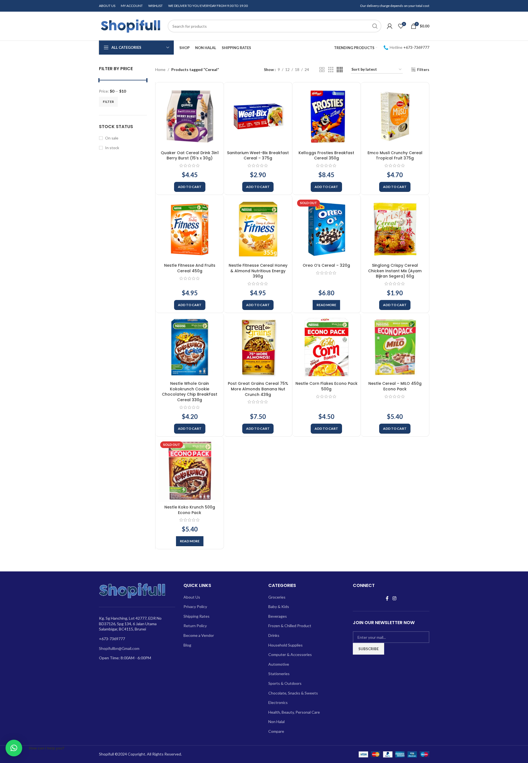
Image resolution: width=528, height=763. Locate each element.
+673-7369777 (416, 47)
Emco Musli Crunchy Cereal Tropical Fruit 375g (395, 155)
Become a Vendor (198, 635)
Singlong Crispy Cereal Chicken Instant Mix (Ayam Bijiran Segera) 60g (395, 271)
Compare (276, 731)
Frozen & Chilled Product (289, 625)
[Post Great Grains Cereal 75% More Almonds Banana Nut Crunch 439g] (258, 347)
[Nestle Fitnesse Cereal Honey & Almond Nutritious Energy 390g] (258, 229)
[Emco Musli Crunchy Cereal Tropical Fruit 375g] (395, 116)
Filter (108, 102)
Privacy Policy (195, 606)
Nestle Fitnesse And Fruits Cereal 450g (189, 268)
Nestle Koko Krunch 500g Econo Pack (189, 509)
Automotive (278, 664)
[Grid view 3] (330, 69)
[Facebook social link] (387, 598)
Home (160, 69)
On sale (111, 138)
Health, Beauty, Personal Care (294, 712)
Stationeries (279, 673)
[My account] (389, 26)
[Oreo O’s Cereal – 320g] (326, 229)
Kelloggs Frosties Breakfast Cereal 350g (326, 155)
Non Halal (276, 721)
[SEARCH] (375, 26)
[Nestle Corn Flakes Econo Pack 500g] (326, 347)
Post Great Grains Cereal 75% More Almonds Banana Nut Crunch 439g (258, 389)
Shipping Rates (196, 616)
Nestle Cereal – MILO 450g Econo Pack (395, 386)
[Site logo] (130, 25)
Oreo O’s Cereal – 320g (326, 265)
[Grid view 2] (322, 69)
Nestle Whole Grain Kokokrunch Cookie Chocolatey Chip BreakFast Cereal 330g (189, 392)
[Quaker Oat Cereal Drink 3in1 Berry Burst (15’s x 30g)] (189, 116)
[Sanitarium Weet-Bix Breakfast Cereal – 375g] (258, 116)
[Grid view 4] (340, 69)
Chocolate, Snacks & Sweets (293, 693)
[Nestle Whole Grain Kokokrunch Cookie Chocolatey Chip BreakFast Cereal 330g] (189, 347)
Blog (187, 645)
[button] (189, 187)
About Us (191, 597)
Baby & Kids (278, 606)
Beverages (277, 616)
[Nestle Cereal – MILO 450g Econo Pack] (395, 347)
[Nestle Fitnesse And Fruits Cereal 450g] (189, 229)
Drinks (273, 635)
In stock (112, 147)
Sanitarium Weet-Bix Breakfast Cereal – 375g (258, 155)
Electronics (278, 702)
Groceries (276, 597)
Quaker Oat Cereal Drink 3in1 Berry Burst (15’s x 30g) (190, 155)
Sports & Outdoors (285, 683)
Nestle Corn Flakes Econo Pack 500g (326, 386)
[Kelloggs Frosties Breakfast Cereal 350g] (326, 116)
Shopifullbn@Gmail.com (119, 648)
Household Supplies (285, 645)
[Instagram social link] (394, 598)
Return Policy (195, 625)
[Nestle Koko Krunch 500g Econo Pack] (189, 470)
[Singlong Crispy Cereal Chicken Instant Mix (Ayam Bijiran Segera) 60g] (395, 229)
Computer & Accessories (290, 654)
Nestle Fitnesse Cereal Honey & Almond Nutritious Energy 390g (258, 271)
